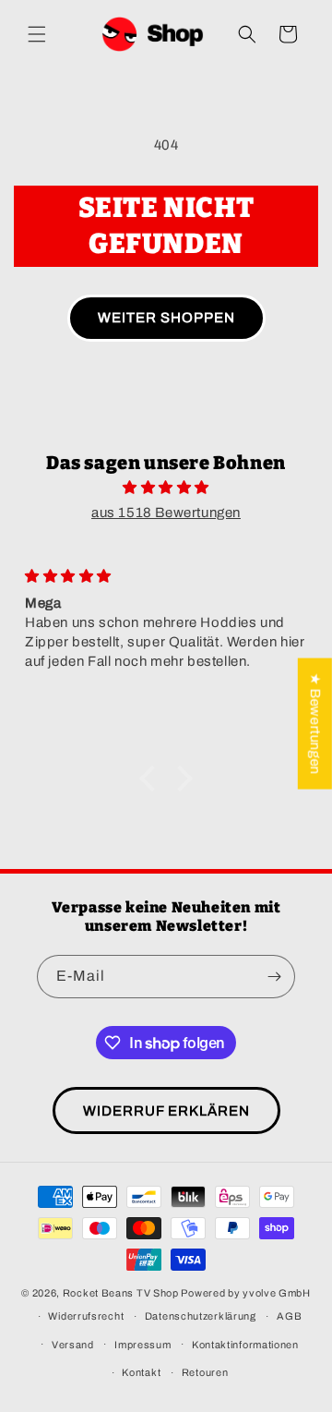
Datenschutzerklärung (200, 1315)
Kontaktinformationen (245, 1344)
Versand (73, 1344)
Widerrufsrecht (86, 1315)
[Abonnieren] (274, 976)
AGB (289, 1315)
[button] (37, 34)
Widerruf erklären (166, 1111)
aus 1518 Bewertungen (166, 512)
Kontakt (141, 1372)
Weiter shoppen (166, 317)
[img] (166, 488)
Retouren (205, 1372)
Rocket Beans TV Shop (121, 1292)
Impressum (142, 1344)
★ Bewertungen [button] (315, 723)
